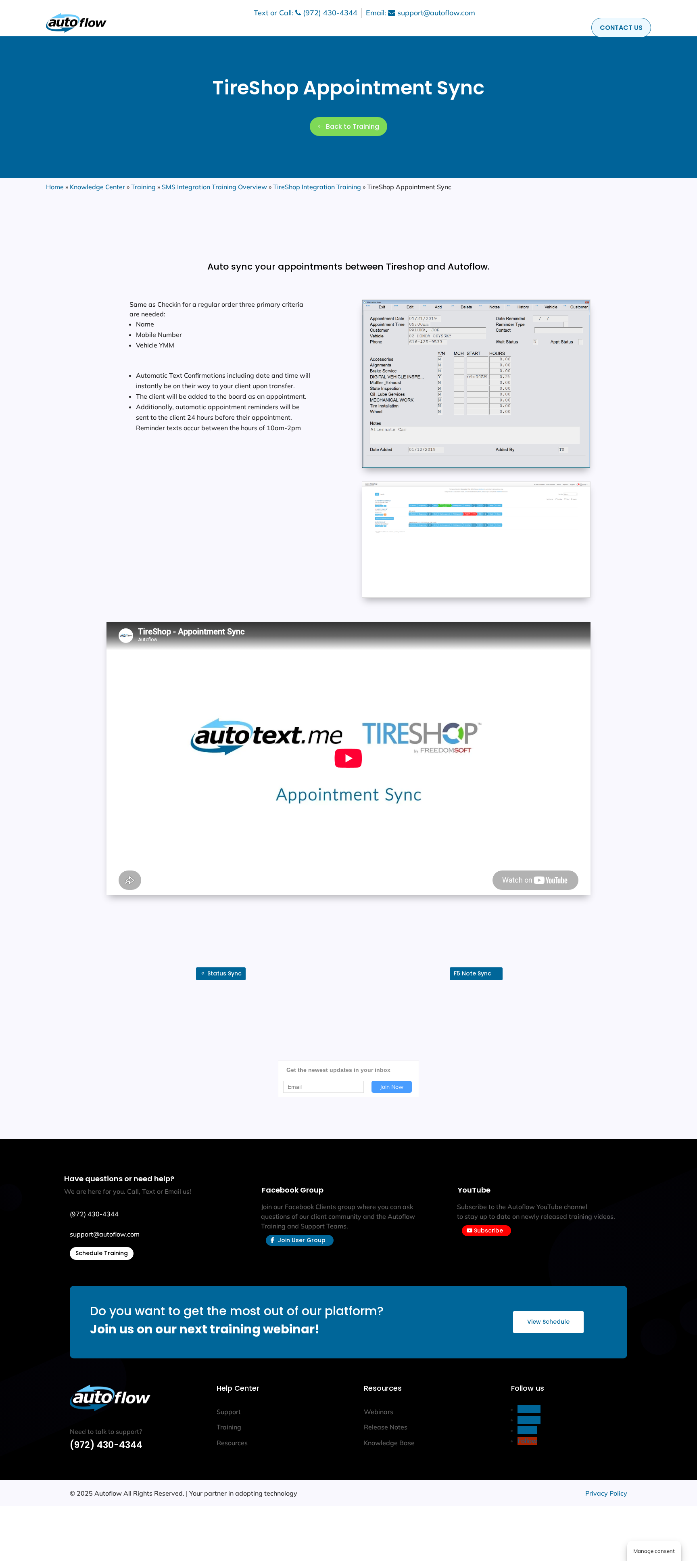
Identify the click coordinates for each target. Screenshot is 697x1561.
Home (55, 187)
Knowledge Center (97, 187)
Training (143, 187)
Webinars (378, 1412)
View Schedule (548, 1322)
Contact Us (621, 27)
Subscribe (488, 1230)
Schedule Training (101, 1253)
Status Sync (224, 973)
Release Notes (385, 1427)
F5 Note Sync (472, 973)
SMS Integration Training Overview (214, 187)
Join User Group (302, 1240)
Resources (232, 1443)
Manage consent (654, 1551)
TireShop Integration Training (317, 187)
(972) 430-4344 (106, 1445)
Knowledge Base (389, 1443)
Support (229, 1412)
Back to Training (352, 126)
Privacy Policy (606, 1493)
